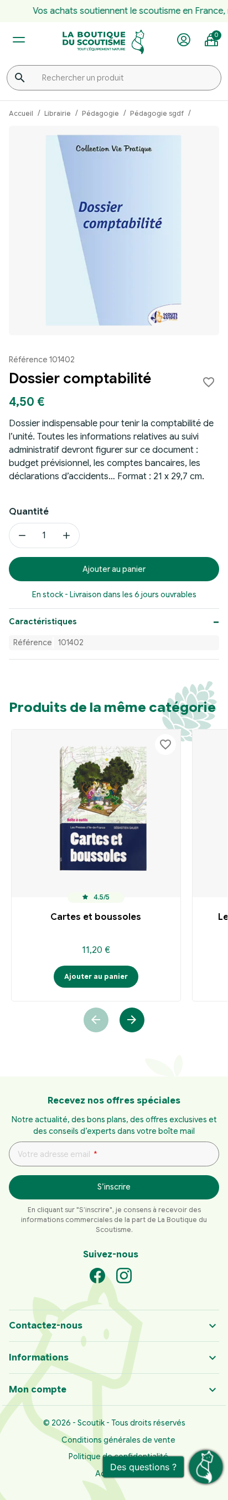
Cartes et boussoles (95, 917)
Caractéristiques (43, 621)
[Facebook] (97, 1275)
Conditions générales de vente (118, 1440)
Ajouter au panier (114, 569)
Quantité (29, 511)
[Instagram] (124, 1275)
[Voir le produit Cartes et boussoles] (96, 814)
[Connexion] (184, 40)
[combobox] (114, 77)
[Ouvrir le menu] (18, 40)
